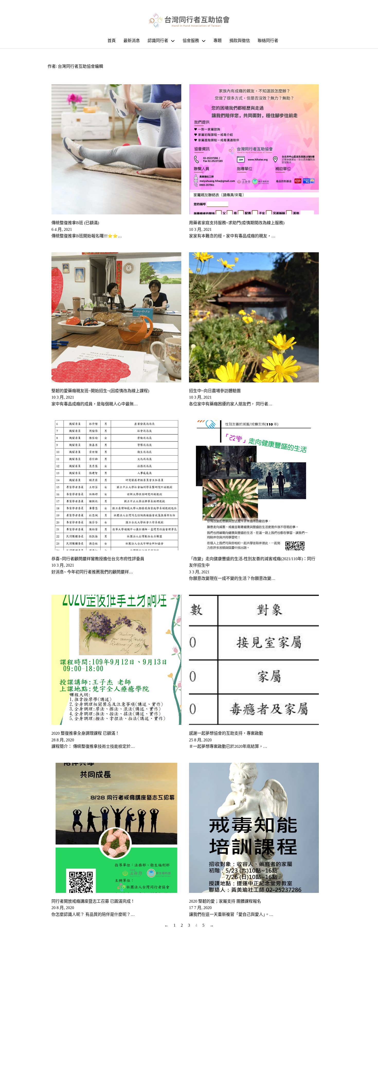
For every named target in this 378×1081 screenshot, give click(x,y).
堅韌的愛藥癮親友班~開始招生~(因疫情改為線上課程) (100, 391)
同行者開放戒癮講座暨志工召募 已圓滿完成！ (93, 901)
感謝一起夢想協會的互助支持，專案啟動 (226, 733)
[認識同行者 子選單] (173, 41)
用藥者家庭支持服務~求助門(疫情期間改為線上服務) (236, 223)
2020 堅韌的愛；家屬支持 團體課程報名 (225, 901)
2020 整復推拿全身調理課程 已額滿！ (85, 733)
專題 (217, 40)
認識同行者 (158, 40)
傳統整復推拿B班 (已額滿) (75, 223)
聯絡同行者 (268, 40)
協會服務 (191, 40)
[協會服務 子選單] (204, 41)
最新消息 (131, 40)
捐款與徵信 (239, 40)
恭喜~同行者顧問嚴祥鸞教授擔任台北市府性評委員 (97, 559)
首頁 (111, 40)
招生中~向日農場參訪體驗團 (215, 391)
